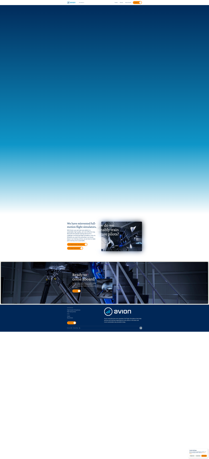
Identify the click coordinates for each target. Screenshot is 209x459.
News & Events (128, 2)
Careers (116, 2)
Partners (121, 2)
